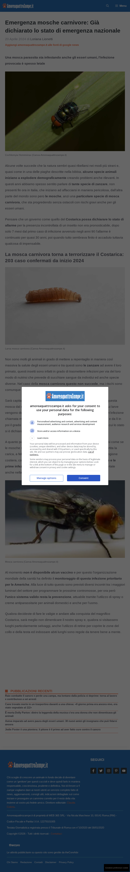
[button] (65, 438)
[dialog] (65, 436)
